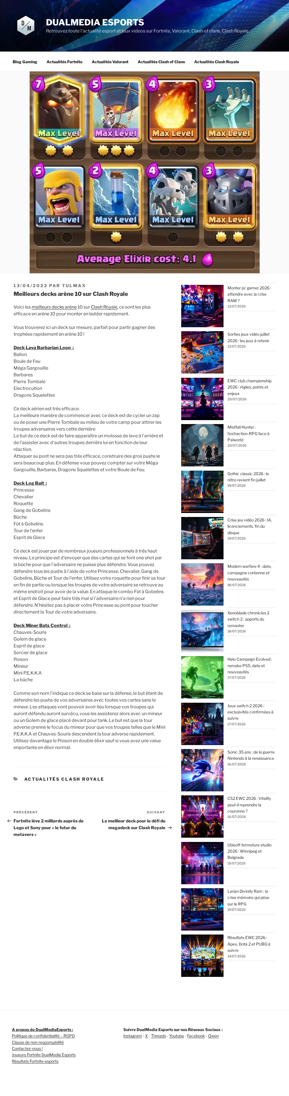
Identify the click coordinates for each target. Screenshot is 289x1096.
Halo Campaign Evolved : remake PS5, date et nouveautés (249, 665)
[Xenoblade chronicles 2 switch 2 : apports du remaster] (202, 632)
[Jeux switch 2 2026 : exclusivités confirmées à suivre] (202, 725)
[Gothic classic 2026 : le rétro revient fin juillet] (202, 493)
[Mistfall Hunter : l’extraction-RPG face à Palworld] (202, 446)
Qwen (213, 1035)
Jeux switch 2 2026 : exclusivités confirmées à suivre (250, 712)
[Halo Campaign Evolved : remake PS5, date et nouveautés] (202, 678)
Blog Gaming (25, 61)
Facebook (196, 1035)
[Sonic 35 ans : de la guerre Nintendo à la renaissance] (202, 771)
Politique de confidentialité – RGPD (43, 1035)
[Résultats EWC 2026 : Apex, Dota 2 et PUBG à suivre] (202, 957)
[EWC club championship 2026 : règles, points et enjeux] (202, 400)
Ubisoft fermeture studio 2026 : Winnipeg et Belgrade (249, 851)
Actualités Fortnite (64, 61)
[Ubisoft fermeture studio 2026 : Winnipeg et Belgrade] (202, 864)
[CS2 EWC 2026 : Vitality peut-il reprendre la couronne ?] (202, 817)
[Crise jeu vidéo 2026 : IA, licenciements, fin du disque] (202, 539)
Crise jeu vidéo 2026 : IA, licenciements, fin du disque (249, 526)
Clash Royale (104, 307)
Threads (158, 1035)
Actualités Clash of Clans (161, 61)
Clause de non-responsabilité (38, 1042)
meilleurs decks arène (54, 307)
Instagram (132, 1035)
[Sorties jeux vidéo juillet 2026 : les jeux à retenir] (202, 353)
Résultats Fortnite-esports (35, 1061)
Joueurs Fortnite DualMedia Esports (44, 1054)
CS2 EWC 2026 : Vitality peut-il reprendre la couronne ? (249, 804)
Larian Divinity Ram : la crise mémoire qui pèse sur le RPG (248, 897)
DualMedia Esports (95, 22)
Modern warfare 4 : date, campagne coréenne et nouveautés (249, 572)
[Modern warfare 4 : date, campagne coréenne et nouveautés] (202, 585)
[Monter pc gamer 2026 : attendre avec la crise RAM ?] (202, 307)
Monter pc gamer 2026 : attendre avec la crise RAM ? (249, 294)
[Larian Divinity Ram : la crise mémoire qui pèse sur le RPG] (202, 910)
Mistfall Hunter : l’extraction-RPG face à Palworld (248, 433)
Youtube (176, 1035)
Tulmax (74, 285)
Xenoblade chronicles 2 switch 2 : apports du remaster (248, 619)
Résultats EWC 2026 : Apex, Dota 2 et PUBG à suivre (248, 944)
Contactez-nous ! (27, 1048)
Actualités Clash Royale (216, 61)
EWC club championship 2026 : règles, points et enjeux (249, 387)
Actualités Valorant (110, 61)
